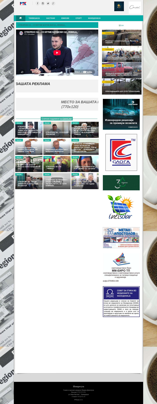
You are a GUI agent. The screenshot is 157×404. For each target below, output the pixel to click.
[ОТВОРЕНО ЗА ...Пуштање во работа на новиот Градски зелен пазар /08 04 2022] (29, 164)
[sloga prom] (121, 152)
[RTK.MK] (23, 3)
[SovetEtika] (121, 301)
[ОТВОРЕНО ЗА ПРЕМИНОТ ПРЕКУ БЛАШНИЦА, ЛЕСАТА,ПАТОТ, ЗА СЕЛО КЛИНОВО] (57, 181)
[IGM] (121, 25)
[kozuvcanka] (121, 182)
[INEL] (119, 6)
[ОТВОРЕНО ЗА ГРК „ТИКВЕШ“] (57, 164)
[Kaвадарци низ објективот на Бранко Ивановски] (57, 147)
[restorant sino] (135, 7)
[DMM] (121, 114)
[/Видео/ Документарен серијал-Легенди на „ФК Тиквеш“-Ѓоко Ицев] (29, 147)
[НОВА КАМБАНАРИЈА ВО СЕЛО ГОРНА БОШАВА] (122, 87)
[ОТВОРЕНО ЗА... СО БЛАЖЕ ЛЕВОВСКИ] (57, 130)
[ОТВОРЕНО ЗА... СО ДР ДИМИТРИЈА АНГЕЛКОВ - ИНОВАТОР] (29, 181)
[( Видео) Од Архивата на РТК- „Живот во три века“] (85, 164)
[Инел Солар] (121, 208)
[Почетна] (20, 18)
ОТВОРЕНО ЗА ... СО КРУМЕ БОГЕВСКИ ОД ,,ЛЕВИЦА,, (42, 25)
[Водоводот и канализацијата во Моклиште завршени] (122, 38)
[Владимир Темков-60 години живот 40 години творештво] (85, 181)
